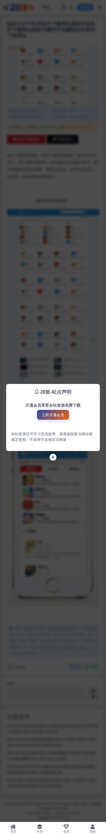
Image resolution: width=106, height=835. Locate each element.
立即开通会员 (53, 414)
